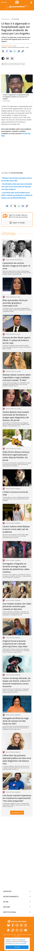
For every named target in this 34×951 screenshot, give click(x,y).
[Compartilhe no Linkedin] (11, 51)
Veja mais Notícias (17, 812)
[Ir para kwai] (21, 925)
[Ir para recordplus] (8, 930)
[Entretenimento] (17, 7)
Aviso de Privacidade (20, 943)
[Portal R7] (17, 2)
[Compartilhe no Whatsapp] (15, 51)
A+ (7, 58)
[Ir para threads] (25, 925)
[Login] (31, 2)
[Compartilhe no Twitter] (3, 51)
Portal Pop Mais (15, 19)
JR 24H (5, 902)
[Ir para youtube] (25, 930)
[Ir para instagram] (17, 925)
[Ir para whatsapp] (21, 930)
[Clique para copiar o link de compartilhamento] (23, 51)
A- (12, 58)
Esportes (7, 891)
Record (6, 907)
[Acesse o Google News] (19, 51)
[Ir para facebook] (13, 925)
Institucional (9, 912)
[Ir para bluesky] (8, 925)
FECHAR (17, 947)
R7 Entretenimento (5, 19)
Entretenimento (11, 896)
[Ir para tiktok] (13, 930)
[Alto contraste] (3, 58)
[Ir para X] (17, 930)
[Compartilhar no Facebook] (7, 51)
